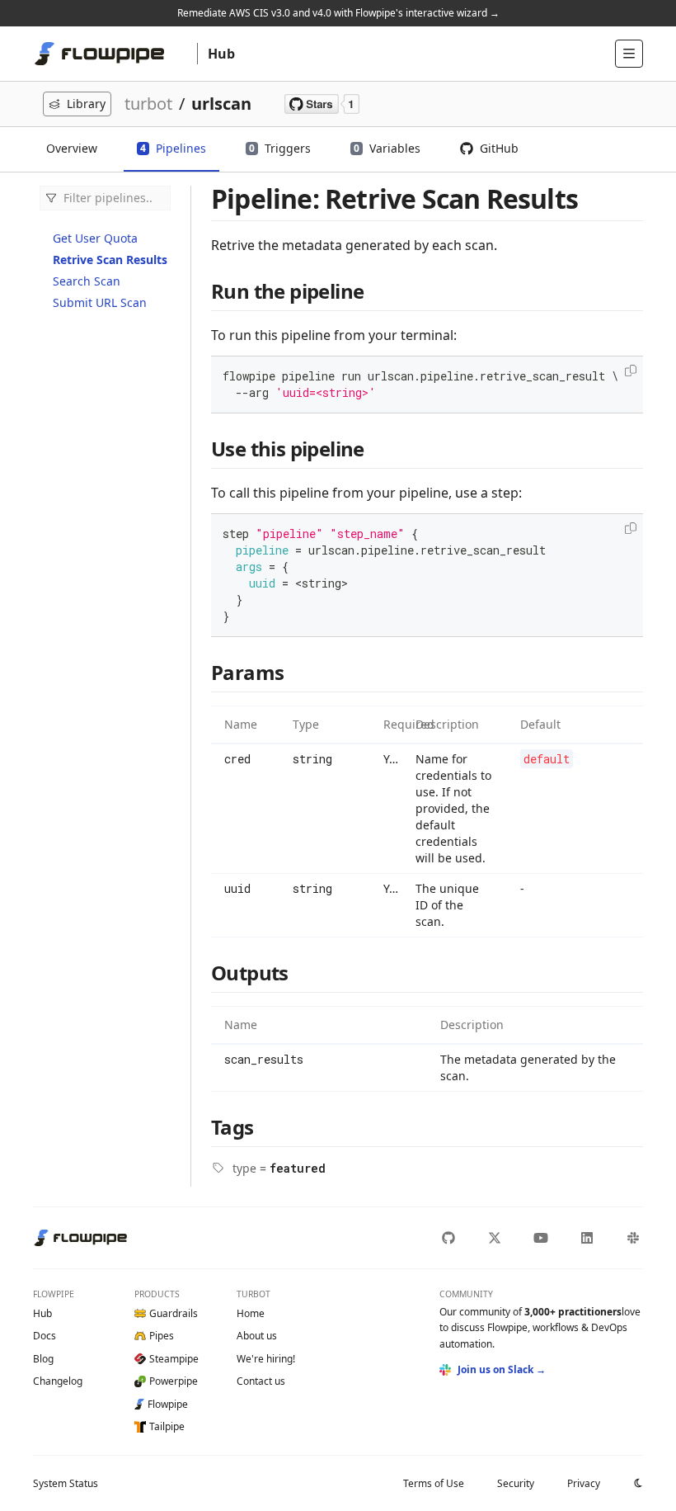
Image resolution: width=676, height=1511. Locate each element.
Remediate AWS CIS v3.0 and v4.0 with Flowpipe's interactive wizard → (338, 13)
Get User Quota (95, 238)
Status (65, 1483)
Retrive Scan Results (110, 259)
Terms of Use (433, 1483)
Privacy (583, 1483)
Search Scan (86, 281)
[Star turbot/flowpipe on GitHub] (321, 104)
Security (515, 1483)
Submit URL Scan (100, 302)
